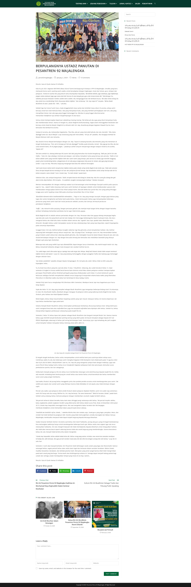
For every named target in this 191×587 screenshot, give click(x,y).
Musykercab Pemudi (105, 530)
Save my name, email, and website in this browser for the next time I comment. (65, 568)
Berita (74, 78)
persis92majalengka (45, 78)
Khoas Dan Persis (130, 35)
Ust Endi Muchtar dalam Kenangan (49, 522)
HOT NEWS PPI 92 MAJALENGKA (134, 44)
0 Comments (85, 78)
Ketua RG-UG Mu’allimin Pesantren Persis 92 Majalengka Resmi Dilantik (77, 522)
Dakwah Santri (129, 31)
